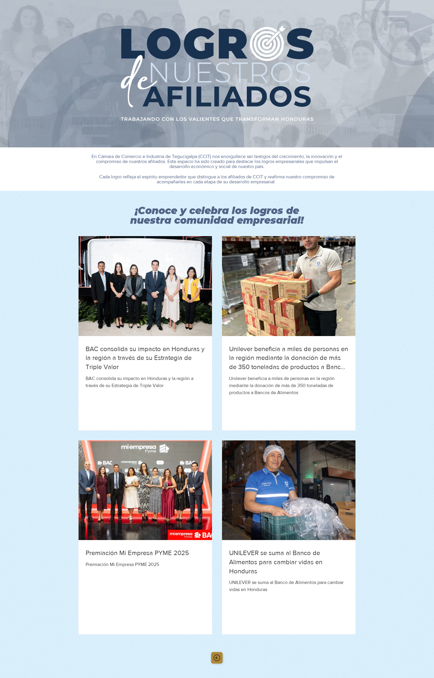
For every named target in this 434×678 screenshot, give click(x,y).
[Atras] (217, 658)
